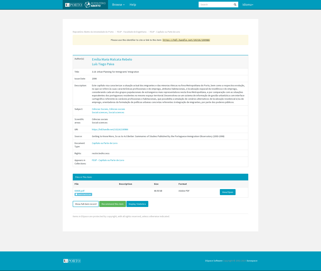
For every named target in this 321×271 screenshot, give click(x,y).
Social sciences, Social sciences (108, 112)
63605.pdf (79, 190)
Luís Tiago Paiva (103, 64)
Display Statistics (137, 203)
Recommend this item (113, 203)
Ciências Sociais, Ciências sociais (108, 109)
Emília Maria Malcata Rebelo (112, 59)
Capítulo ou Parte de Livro (105, 143)
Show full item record (85, 203)
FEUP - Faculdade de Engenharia (131, 31)
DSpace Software (214, 260)
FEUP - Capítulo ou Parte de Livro (165, 31)
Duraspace (252, 260)
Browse (117, 5)
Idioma (247, 5)
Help (133, 5)
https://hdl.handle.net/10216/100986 (110, 129)
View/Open (227, 192)
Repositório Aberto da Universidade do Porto (93, 31)
